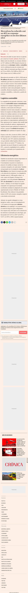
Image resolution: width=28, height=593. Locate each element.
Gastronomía (4, 516)
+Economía (4, 514)
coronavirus (4, 151)
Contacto (3, 554)
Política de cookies (6, 561)
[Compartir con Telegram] (10, 222)
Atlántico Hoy (4, 538)
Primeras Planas (5, 518)
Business (3, 503)
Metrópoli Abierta (5, 529)
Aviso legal (4, 552)
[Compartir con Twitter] (4, 222)
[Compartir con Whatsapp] (7, 222)
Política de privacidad (6, 559)
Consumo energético (13, 51)
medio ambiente (14, 59)
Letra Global (4, 535)
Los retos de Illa (20, 1)
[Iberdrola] (20, 8)
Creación (3, 507)
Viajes (2, 512)
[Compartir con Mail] (12, 222)
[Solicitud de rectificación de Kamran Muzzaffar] (14, 464)
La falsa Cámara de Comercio (11, 1)
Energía (20, 51)
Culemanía (3, 533)
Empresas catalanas (6, 563)
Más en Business (7, 435)
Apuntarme (23, 332)
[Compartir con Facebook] (2, 222)
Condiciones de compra (7, 568)
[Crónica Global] (8, 4)
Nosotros (3, 550)
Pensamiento (4, 509)
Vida (2, 505)
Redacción (3, 54)
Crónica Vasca (4, 531)
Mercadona (5, 51)
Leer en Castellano (4, 6)
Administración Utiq (6, 570)
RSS (2, 557)
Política (3, 501)
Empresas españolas (6, 566)
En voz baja (4, 521)
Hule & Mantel (4, 542)
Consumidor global (6, 540)
